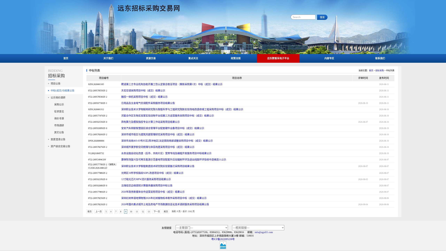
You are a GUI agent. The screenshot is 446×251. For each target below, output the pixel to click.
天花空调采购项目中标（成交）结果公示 (143, 90)
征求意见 (59, 111)
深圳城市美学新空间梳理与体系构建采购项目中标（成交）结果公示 (157, 147)
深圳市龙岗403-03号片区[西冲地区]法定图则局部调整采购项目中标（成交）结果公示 (167, 140)
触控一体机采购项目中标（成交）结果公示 (144, 97)
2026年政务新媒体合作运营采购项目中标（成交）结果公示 (153, 192)
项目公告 (55, 83)
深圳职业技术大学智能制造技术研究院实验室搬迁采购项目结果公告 (157, 166)
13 (149, 211)
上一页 (98, 211)
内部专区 (329, 58)
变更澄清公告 (58, 139)
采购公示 (59, 104)
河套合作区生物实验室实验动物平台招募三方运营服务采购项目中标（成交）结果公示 (167, 115)
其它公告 (59, 132)
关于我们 (108, 58)
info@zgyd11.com (264, 232)
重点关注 (193, 58)
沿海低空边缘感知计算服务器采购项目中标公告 (146, 185)
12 (143, 211)
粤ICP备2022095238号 (223, 239)
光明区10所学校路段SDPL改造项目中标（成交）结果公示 (152, 173)
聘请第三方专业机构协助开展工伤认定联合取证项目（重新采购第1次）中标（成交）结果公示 (171, 84)
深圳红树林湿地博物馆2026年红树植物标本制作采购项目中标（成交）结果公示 (164, 198)
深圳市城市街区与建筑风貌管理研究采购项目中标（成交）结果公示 (157, 134)
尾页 (166, 211)
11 (137, 211)
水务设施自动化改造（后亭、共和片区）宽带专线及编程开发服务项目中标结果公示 (166, 153)
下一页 (157, 211)
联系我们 (380, 58)
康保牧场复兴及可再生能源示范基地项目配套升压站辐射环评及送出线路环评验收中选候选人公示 (173, 159)
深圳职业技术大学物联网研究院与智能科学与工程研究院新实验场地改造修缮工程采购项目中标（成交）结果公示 (182, 109)
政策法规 (236, 58)
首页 (65, 58)
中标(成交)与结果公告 (62, 90)
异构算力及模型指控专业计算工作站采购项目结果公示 (150, 122)
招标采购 (379, 70)
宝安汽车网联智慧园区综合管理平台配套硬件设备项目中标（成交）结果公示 (162, 128)
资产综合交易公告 (60, 146)
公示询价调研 (58, 97)
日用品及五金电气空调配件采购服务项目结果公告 (148, 103)
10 (131, 211)
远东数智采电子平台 (278, 58)
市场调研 (59, 125)
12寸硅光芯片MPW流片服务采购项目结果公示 (146, 179)
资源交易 (151, 58)
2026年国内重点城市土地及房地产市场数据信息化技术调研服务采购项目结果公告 (165, 204)
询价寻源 (59, 118)
